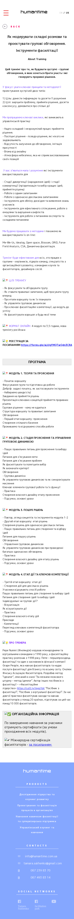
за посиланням (40, 744)
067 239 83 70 (40, 870)
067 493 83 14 (40, 877)
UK (67, 12)
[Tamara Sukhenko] (19, 901)
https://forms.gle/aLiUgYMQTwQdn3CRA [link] (46, 345)
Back (16, 26)
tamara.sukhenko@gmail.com (41, 863)
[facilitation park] (36, 901)
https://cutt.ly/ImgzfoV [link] (30, 688)
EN (61, 12)
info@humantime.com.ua (41, 856)
